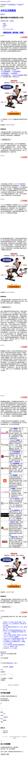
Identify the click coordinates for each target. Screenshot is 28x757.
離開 (8, 754)
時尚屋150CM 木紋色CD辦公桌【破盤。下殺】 (14, 622)
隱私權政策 (24, 736)
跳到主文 (3, 14)
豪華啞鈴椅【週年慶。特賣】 (13, 32)
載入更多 (3, 671)
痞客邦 (8, 663)
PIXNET (6, 736)
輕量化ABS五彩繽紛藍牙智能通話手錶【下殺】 (14, 630)
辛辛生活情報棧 (8, 10)
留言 (11, 663)
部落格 (5, 25)
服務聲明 (14, 738)
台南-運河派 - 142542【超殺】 (10, 648)
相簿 (4, 23)
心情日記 (12, 20)
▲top (2, 669)
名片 (4, 26)
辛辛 (2, 655)
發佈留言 (3, 680)
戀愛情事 (11, 666)
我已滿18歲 (3, 754)
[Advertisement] (14, 169)
